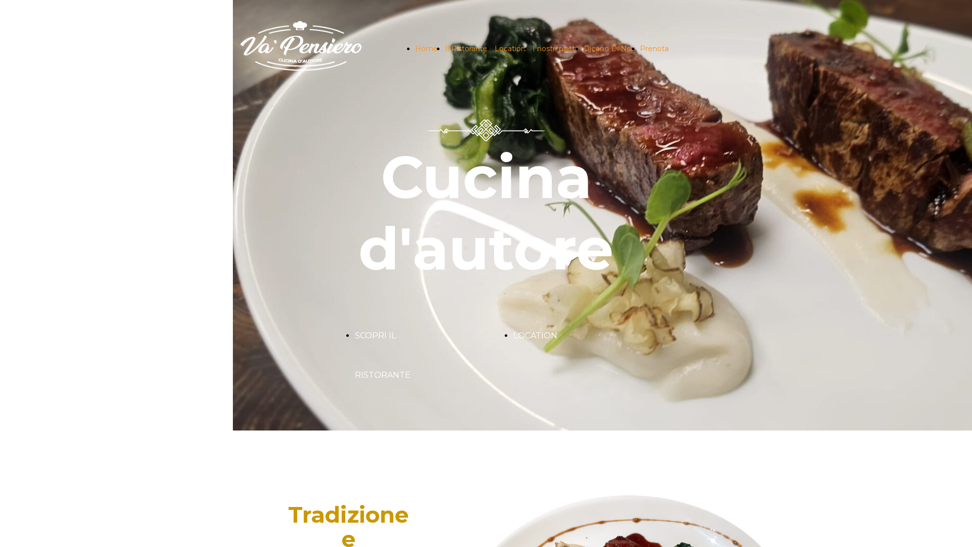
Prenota (654, 48)
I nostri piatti (555, 48)
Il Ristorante (466, 48)
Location (510, 48)
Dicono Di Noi (608, 48)
